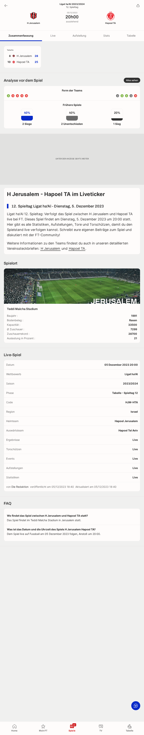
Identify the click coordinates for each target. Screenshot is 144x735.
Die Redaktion (19, 486)
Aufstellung (79, 35)
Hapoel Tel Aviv (128, 430)
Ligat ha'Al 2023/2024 (72, 4)
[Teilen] (138, 5)
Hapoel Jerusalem (126, 421)
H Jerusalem (50, 248)
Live (53, 35)
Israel (134, 411)
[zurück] (6, 5)
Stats (106, 35)
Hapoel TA (77, 248)
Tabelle (131, 35)
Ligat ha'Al (131, 374)
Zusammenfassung (20, 35)
